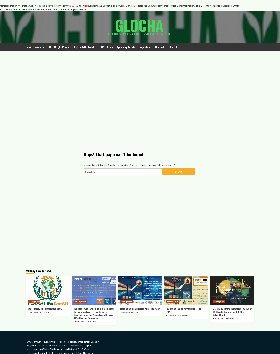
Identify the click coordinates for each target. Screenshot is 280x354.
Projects (143, 47)
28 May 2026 (92, 321)
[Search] (252, 46)
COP (101, 47)
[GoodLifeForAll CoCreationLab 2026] (48, 290)
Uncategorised (34, 301)
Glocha (139, 25)
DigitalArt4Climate (84, 47)
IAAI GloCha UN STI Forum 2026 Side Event (140, 308)
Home (29, 47)
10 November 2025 (232, 318)
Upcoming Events (125, 47)
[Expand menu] (43, 47)
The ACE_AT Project (59, 47)
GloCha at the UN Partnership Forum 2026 (183, 310)
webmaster (34, 312)
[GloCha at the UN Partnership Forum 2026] (186, 290)
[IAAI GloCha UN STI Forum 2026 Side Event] (140, 290)
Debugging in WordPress (160, 5)
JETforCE (172, 47)
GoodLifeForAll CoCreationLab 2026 (45, 308)
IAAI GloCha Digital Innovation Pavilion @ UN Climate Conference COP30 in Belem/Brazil (232, 312)
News (110, 47)
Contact (159, 47)
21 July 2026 (45, 312)
